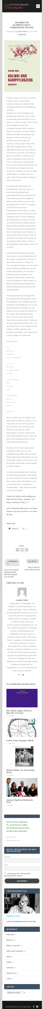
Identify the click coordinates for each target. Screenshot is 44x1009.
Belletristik (22, 34)
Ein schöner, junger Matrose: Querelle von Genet (19, 711)
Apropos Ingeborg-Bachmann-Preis (19, 800)
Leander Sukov (21, 31)
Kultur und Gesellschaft (14, 951)
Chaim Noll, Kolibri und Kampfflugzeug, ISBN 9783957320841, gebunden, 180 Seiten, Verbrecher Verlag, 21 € (21, 499)
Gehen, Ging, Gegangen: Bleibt (20, 740)
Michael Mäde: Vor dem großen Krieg (20, 771)
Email (6, 865)
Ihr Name (7, 857)
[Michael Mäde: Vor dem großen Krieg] (22, 756)
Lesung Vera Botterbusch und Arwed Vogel (21, 921)
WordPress (36, 1003)
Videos (8, 978)
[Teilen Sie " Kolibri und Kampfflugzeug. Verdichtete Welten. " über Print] (26, 550)
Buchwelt (9, 940)
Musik (8, 956)
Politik (8, 962)
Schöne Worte (11, 973)
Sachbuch (9, 967)
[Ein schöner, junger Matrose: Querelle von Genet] (22, 698)
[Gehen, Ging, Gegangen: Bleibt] (22, 728)
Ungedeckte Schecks (13, 916)
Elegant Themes (19, 1003)
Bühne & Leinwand (13, 945)
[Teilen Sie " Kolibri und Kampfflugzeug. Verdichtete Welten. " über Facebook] (17, 550)
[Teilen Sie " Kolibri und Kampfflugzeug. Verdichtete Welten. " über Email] (22, 550)
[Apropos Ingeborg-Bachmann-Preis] (22, 787)
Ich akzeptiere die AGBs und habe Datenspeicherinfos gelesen (17, 874)
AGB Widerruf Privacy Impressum (18, 1006)
